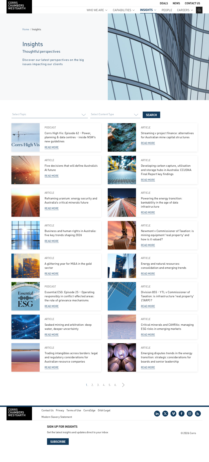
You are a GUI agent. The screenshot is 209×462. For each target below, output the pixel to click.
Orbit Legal (104, 410)
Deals (164, 3)
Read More (52, 147)
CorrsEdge (89, 410)
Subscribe (57, 442)
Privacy (60, 410)
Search (151, 115)
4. (104, 385)
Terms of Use (73, 410)
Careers (183, 10)
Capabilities (122, 10)
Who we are (95, 10)
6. (115, 385)
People (167, 10)
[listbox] (49, 115)
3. (98, 385)
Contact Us (192, 3)
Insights (146, 10)
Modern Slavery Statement (56, 416)
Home (25, 29)
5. (110, 385)
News (176, 3)
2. (92, 385)
